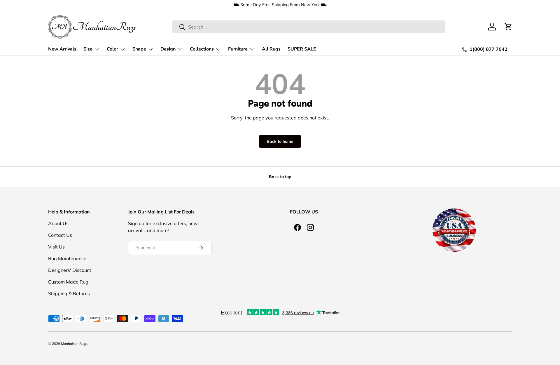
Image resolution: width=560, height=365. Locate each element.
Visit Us (56, 247)
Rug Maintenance (67, 258)
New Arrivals (62, 49)
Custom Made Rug (68, 282)
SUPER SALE (302, 49)
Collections (202, 49)
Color (112, 49)
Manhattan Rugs (74, 343)
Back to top (280, 176)
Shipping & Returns (69, 293)
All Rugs (271, 49)
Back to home (280, 141)
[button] (508, 26)
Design (168, 49)
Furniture (238, 49)
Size (87, 49)
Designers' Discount (69, 270)
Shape (139, 49)
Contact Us (60, 235)
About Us (58, 223)
